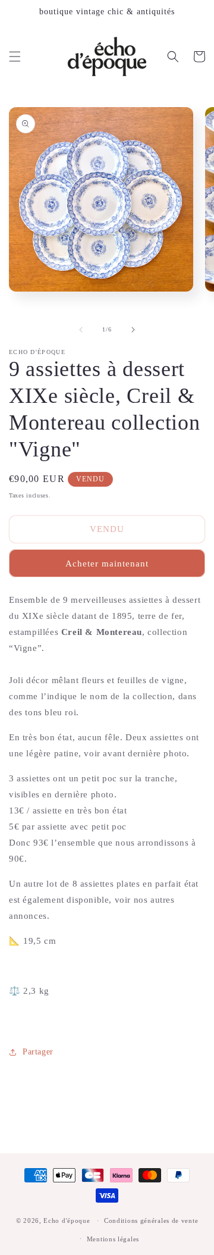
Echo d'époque (66, 1220)
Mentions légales (113, 1239)
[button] (15, 56)
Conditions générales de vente (151, 1220)
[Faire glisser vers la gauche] (81, 330)
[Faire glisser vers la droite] (133, 330)
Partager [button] (38, 1051)
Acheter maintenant (107, 563)
